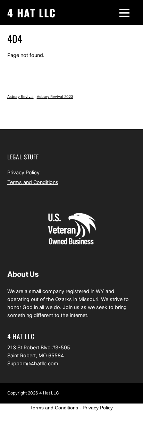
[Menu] (124, 12)
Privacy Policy (23, 172)
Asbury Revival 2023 (55, 96)
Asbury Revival (20, 96)
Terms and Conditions (32, 182)
